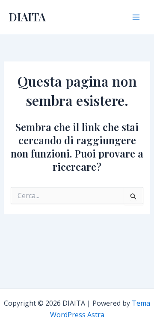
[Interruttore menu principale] (136, 17)
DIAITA (27, 16)
